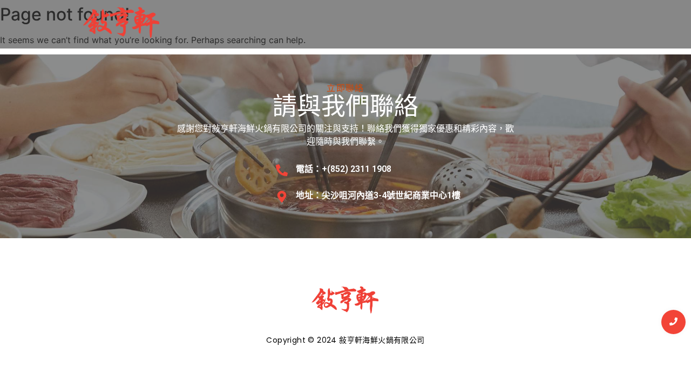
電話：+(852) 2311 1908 (343, 169)
